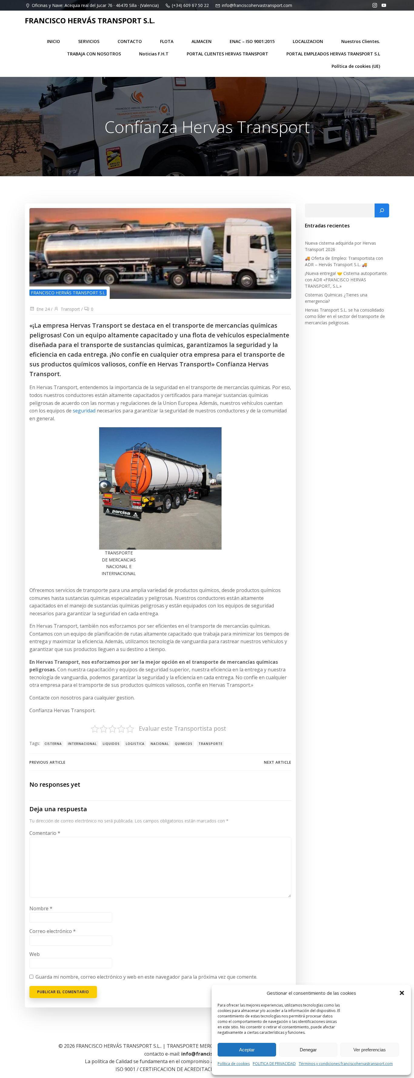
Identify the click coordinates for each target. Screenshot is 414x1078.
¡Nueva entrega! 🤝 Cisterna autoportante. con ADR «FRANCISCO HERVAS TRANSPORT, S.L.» (346, 279)
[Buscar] (382, 210)
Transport (70, 309)
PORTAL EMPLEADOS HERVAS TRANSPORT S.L (333, 54)
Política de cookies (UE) (356, 66)
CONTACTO (130, 41)
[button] (402, 993)
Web (34, 954)
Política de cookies (234, 1063)
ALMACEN (202, 41)
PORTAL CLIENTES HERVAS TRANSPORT (227, 54)
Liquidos (111, 744)
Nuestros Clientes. (360, 41)
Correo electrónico (52, 931)
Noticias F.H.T (154, 54)
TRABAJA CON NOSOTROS (94, 54)
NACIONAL (160, 744)
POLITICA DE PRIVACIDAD (274, 1063)
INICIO (53, 41)
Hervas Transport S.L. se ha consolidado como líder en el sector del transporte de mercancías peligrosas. (345, 316)
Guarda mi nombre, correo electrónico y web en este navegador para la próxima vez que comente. (146, 977)
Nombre (40, 908)
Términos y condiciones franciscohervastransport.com (346, 1063)
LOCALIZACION (308, 41)
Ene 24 (43, 309)
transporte (210, 744)
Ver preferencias (369, 1049)
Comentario (44, 833)
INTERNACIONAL (82, 744)
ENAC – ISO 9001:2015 (252, 41)
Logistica (135, 744)
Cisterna (53, 744)
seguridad (85, 410)
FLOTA (166, 41)
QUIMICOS (183, 744)
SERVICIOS (88, 41)
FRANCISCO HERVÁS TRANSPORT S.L (68, 293)
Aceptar (247, 1049)
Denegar (308, 1049)
